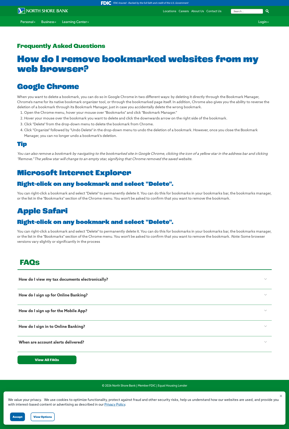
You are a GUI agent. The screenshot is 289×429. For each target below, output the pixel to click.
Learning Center (74, 22)
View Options (42, 417)
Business (47, 22)
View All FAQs (47, 360)
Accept (17, 417)
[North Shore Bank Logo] (43, 11)
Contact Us (213, 11)
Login (262, 22)
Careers (184, 11)
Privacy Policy (114, 404)
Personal (26, 22)
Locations (169, 11)
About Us (197, 11)
